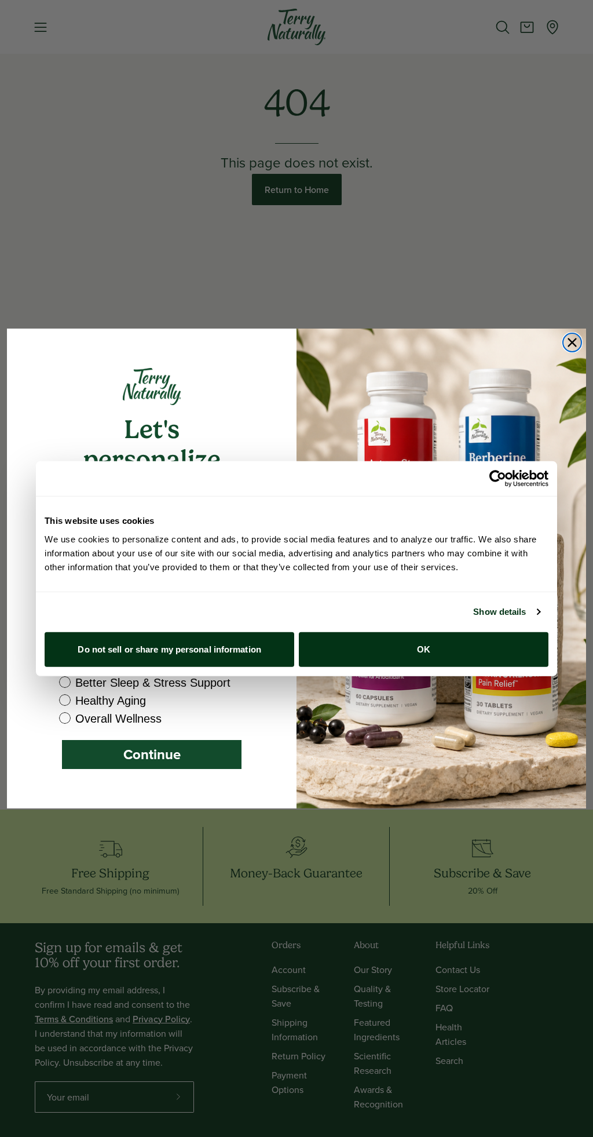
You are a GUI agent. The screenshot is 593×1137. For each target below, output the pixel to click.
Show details (499, 612)
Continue (152, 754)
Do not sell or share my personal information (169, 649)
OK (423, 649)
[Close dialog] (572, 342)
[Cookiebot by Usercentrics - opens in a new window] (497, 478)
